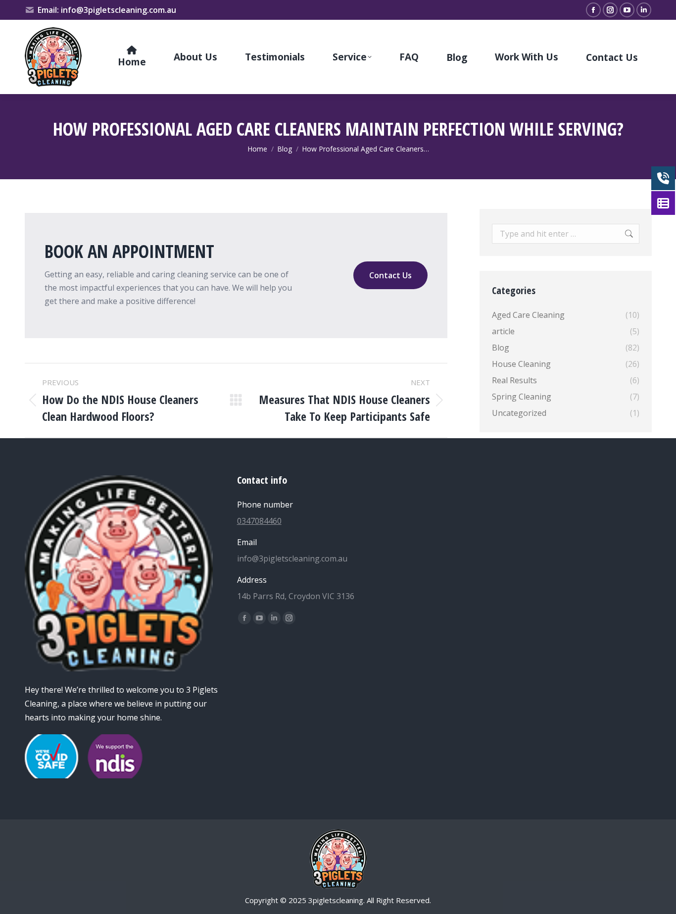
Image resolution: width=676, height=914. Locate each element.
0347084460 (259, 520)
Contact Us (390, 275)
